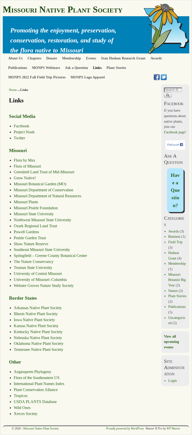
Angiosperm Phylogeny (32, 372)
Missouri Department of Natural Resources (47, 196)
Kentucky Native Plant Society (38, 332)
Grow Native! (25, 178)
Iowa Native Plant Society (34, 320)
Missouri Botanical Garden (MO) (40, 184)
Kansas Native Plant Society (36, 326)
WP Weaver (173, 428)
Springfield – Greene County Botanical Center (50, 255)
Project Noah (24, 132)
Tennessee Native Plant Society (38, 349)
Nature (173, 291)
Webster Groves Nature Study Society (44, 285)
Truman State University (33, 267)
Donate (51, 58)
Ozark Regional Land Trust (35, 226)
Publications (17, 68)
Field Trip (175, 242)
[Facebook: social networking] (157, 77)
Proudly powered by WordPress (125, 428)
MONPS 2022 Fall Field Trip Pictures (37, 77)
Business (174, 236)
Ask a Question (76, 68)
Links (97, 68)
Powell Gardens (26, 232)
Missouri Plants (26, 202)
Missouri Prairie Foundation (36, 208)
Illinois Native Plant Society (36, 314)
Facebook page (174, 132)
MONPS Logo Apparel (87, 77)
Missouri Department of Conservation (43, 190)
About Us (15, 58)
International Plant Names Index (39, 384)
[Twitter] (164, 77)
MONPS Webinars (46, 68)
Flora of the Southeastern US (37, 378)
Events (91, 58)
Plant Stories (116, 68)
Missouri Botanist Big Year (177, 279)
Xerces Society (26, 414)
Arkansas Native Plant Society (38, 308)
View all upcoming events (171, 341)
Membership (71, 58)
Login (172, 381)
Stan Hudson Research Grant (123, 58)
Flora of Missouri (27, 166)
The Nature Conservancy (34, 261)
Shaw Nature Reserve (31, 244)
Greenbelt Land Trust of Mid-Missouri (44, 172)
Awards (156, 58)
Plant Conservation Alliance (36, 390)
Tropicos (21, 396)
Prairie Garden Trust (30, 238)
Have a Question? (175, 190)
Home (13, 90)
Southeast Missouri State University (42, 249)
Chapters (34, 58)
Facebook (21, 126)
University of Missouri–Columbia (40, 279)
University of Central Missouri (38, 273)
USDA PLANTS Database (35, 402)
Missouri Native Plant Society (62, 9)
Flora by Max (24, 160)
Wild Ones (22, 408)
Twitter (19, 138)
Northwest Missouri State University (42, 220)
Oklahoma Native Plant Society (39, 343)
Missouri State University (34, 214)
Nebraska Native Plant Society (38, 338)
